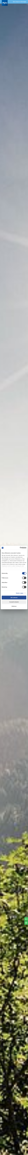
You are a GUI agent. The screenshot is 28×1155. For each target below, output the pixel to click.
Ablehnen (14, 606)
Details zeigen (19, 593)
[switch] (24, 578)
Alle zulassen (14, 597)
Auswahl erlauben (14, 601)
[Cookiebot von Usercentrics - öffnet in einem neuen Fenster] (20, 548)
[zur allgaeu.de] (4, 3)
